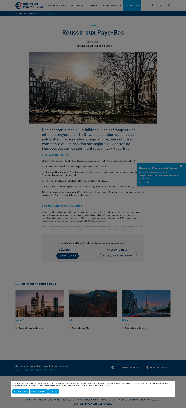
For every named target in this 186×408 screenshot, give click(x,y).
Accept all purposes (21, 391)
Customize (53, 391)
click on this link (103, 385)
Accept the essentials (38, 391)
